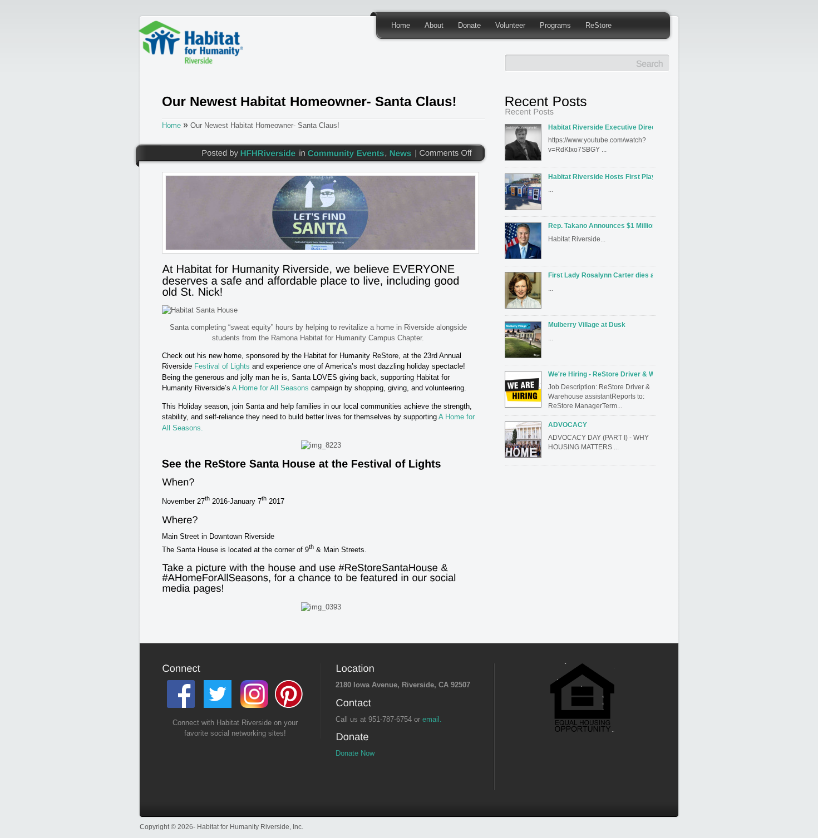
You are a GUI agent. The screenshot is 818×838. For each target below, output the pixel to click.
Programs (555, 25)
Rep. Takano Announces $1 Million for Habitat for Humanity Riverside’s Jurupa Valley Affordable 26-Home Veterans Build (600, 225)
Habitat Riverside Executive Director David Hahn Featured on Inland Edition (600, 127)
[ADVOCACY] (525, 443)
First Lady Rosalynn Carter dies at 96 (600, 275)
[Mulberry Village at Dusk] (525, 343)
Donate (469, 25)
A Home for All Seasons (270, 388)
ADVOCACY (567, 424)
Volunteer (510, 25)
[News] (401, 152)
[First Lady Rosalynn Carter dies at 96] (525, 293)
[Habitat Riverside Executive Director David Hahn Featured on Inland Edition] (525, 145)
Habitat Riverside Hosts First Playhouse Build (600, 176)
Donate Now (355, 753)
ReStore (598, 25)
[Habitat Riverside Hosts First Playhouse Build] (525, 195)
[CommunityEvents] (346, 152)
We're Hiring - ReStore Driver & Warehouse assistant (600, 374)
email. (432, 719)
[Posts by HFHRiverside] (268, 152)
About (434, 25)
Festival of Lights (223, 366)
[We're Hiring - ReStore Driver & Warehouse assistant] (525, 392)
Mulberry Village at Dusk (586, 324)
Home (400, 25)
